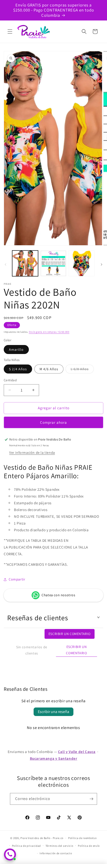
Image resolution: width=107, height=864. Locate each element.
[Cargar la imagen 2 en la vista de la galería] (53, 263)
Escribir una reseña (53, 711)
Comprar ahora (53, 422)
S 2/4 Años (18, 369)
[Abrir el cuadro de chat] (10, 854)
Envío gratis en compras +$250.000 (49, 332)
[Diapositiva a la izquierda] (5, 264)
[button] (9, 31)
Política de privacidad (26, 846)
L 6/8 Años (82, 370)
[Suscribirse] (91, 799)
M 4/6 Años (49, 369)
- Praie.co (57, 838)
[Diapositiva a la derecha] (101, 264)
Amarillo (16, 349)
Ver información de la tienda (32, 452)
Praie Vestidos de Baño (35, 838)
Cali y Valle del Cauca (77, 751)
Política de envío (89, 846)
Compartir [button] (17, 579)
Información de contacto (56, 853)
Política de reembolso (82, 838)
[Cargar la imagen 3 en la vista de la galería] (82, 263)
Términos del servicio (59, 846)
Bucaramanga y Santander (53, 758)
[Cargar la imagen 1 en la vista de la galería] (25, 263)
